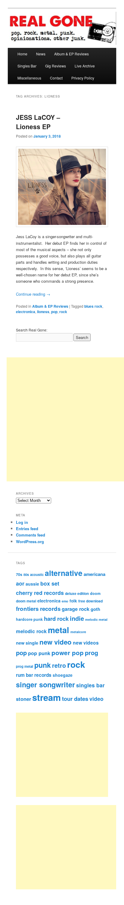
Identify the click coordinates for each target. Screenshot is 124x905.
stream (46, 697)
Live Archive (85, 65)
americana (94, 574)
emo (65, 601)
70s (19, 574)
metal (58, 630)
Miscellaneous (29, 77)
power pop (67, 652)
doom (95, 593)
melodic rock (31, 631)
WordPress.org (30, 541)
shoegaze (63, 675)
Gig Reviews (55, 65)
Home (22, 53)
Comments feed (30, 535)
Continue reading (33, 294)
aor (20, 583)
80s (26, 574)
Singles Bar (26, 65)
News (40, 53)
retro (59, 665)
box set (49, 583)
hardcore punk (29, 619)
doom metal (26, 601)
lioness (43, 311)
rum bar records (33, 675)
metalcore (78, 632)
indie (77, 618)
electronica (25, 311)
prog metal (24, 666)
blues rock (93, 306)
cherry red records (40, 592)
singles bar (90, 685)
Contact (56, 77)
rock (63, 311)
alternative (63, 573)
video (96, 698)
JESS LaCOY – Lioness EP (38, 122)
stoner (23, 698)
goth (95, 609)
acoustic (37, 574)
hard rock (56, 618)
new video (55, 642)
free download (90, 601)
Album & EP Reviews (71, 53)
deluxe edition (77, 593)
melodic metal (96, 619)
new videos (86, 642)
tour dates (75, 699)
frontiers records (38, 609)
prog (91, 652)
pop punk (39, 653)
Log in (22, 522)
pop (54, 311)
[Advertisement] (68, 755)
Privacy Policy (82, 77)
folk (73, 601)
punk (42, 665)
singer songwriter (45, 684)
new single (27, 643)
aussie (32, 584)
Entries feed (27, 528)
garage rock (75, 608)
